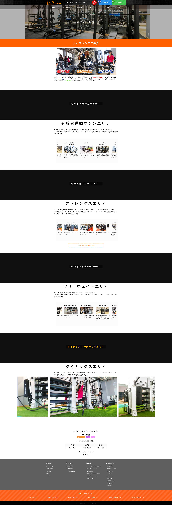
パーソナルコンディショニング (93, 466)
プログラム (92, 7)
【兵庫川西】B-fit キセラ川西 (137, 497)
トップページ (50, 466)
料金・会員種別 (66, 7)
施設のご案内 (105, 7)
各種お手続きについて (111, 468)
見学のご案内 (70, 468)
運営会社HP (109, 485)
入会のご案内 (70, 466)
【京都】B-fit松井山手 (93, 497)
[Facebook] (83, 455)
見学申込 (106, 2)
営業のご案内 (50, 468)
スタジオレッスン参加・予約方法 (94, 473)
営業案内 (79, 7)
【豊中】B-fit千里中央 (53, 497)
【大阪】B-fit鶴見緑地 (32, 497)
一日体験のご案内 (71, 471)
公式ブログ (109, 473)
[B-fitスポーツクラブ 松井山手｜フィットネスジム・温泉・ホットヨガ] (54, 2)
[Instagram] (88, 455)
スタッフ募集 (109, 475)
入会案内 (53, 7)
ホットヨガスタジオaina (92, 468)
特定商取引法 (109, 483)
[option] (71, 150)
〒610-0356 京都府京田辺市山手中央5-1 (86, 441)
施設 (48, 473)
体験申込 (120, 2)
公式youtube (109, 478)
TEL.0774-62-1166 (86, 452)
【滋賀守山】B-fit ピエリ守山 (114, 497)
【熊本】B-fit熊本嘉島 (73, 497)
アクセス (119, 7)
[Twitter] (86, 455)
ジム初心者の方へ (110, 471)
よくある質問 (109, 466)
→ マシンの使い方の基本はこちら (86, 245)
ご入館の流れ (90, 471)
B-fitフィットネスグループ (86, 493)
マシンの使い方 (90, 478)
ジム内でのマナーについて (92, 475)
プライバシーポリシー (111, 480)
